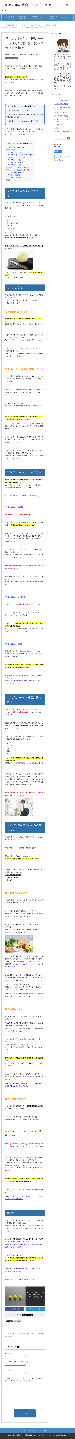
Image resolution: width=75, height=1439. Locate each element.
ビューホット (59, 128)
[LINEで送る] (18, 1321)
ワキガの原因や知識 (61, 100)
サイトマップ (66, 17)
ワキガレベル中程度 (15, 162)
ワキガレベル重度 (14, 165)
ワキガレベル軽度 (14, 160)
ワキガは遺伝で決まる (16, 152)
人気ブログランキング (60, 146)
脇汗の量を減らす (14, 175)
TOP (21, 25)
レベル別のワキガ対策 (52, 18)
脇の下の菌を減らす (15, 177)
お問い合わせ (48, 1430)
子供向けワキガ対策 (61, 116)
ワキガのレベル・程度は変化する (17, 167)
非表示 (30, 143)
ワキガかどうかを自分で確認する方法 (21, 155)
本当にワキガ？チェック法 (37, 18)
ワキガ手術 (58, 124)
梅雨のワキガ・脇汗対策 (23, 18)
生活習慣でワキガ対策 (62, 131)
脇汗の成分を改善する (16, 172)
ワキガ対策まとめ (9, 18)
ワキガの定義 (11, 150)
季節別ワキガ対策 (61, 112)
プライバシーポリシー (31, 1430)
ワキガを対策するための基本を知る (17, 170)
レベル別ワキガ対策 (11, 58)
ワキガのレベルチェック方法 (15, 157)
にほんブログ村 (59, 160)
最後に (8, 180)
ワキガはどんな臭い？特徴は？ (16, 147)
